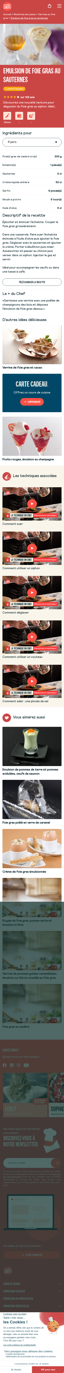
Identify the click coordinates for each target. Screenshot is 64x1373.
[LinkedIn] (11, 1065)
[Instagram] (18, 1065)
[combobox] (8, 142)
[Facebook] (4, 1065)
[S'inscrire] (56, 1163)
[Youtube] (26, 1065)
